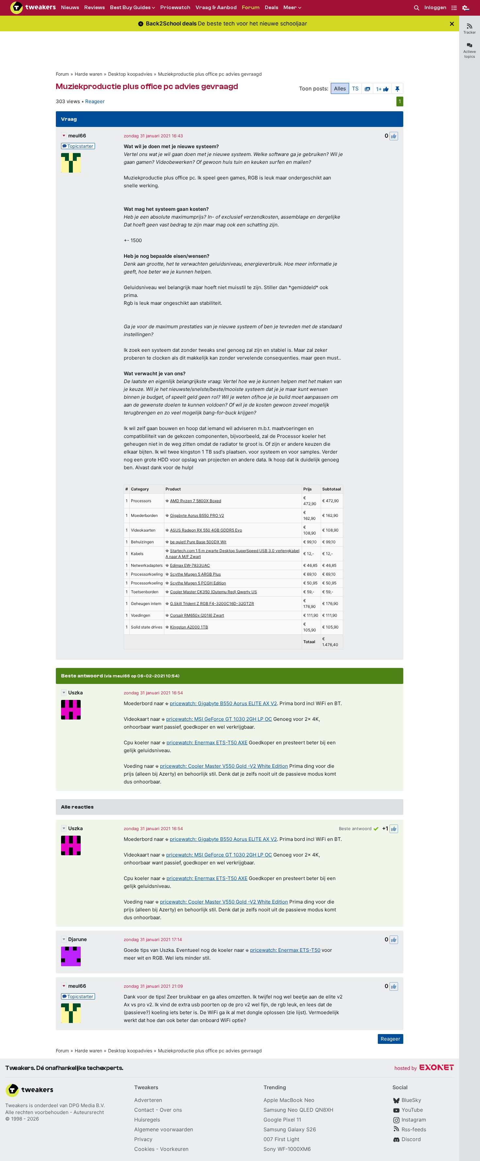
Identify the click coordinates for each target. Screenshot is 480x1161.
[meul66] (71, 163)
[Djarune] (71, 956)
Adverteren (148, 1100)
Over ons (171, 1110)
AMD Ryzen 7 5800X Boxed (195, 500)
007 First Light (281, 1139)
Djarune (77, 939)
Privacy (143, 1139)
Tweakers (16, 1105)
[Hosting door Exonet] (424, 1068)
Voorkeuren (174, 1149)
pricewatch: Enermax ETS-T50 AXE (207, 742)
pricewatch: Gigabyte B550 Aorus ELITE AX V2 (223, 703)
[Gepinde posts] (397, 88)
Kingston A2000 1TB (189, 627)
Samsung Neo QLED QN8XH (298, 1110)
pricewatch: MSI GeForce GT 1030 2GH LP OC (219, 719)
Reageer (95, 101)
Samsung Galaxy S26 (290, 1129)
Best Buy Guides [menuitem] (130, 7)
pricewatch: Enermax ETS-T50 (285, 950)
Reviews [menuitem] (94, 7)
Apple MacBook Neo (289, 1100)
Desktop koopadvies (130, 74)
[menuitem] (416, 8)
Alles (340, 88)
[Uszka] (71, 710)
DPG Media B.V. (87, 1105)
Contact (144, 1110)
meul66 (77, 135)
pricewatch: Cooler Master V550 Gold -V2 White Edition (224, 766)
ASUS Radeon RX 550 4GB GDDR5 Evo (206, 530)
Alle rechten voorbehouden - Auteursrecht (54, 1112)
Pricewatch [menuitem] (175, 7)
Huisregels (147, 1119)
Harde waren (88, 74)
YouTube (412, 1110)
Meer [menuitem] (290, 7)
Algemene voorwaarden (163, 1129)
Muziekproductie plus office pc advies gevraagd (210, 74)
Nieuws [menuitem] (70, 7)
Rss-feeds (414, 1129)
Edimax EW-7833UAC (190, 565)
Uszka (75, 692)
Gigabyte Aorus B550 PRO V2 (197, 515)
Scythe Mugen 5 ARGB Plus (195, 574)
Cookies (144, 1149)
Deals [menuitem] (271, 7)
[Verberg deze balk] (452, 23)
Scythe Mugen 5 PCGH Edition (198, 582)
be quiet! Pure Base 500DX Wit (198, 541)
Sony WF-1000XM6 (287, 1149)
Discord (411, 1139)
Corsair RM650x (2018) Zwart (197, 615)
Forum (62, 74)
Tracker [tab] (469, 32)
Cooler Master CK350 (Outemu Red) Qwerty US (213, 591)
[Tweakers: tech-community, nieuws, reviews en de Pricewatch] (33, 8)
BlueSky (411, 1100)
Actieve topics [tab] (469, 54)
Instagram (414, 1119)
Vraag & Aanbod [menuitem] (216, 7)
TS (355, 88)
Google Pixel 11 (282, 1119)
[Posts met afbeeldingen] (367, 88)
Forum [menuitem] (251, 7)
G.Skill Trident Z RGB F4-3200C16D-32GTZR (212, 603)
